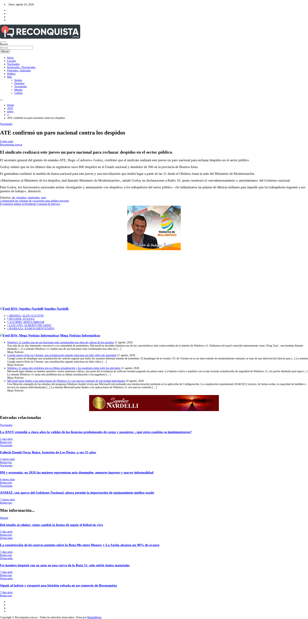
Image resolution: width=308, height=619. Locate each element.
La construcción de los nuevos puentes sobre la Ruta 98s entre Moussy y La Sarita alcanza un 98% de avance (79, 545)
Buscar (4, 44)
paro (43, 197)
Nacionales (13, 64)
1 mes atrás (6, 438)
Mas (9, 76)
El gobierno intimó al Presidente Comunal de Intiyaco (30, 203)
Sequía (18, 80)
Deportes (19, 83)
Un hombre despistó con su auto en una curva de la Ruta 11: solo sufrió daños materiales (65, 565)
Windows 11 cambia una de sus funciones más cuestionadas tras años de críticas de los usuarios (60, 342)
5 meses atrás (7, 459)
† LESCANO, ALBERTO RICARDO (29, 325)
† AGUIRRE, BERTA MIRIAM (25, 322)
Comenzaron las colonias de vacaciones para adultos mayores (34, 200)
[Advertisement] (154, 279)
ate (13, 197)
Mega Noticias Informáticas (80, 335)
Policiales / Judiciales (19, 70)
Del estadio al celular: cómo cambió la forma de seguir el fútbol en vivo (51, 525)
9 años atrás (6, 141)
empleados (34, 197)
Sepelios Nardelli (56, 309)
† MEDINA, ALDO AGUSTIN (25, 315)
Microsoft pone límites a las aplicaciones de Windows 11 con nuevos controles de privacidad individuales (66, 380)
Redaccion (6, 442)
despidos (21, 197)
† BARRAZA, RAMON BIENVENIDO (30, 328)
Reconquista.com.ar (11, 144)
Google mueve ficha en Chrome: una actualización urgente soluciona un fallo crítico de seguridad (61, 355)
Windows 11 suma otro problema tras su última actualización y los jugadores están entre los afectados (63, 368)
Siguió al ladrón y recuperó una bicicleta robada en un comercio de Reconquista (58, 585)
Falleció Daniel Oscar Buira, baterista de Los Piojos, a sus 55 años (48, 452)
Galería (18, 92)
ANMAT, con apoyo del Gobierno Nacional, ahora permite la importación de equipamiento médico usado (77, 492)
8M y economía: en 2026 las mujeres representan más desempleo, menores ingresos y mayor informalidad (76, 472)
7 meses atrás (7, 499)
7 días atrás (6, 551)
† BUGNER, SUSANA (21, 318)
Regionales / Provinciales (21, 67)
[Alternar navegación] (1, 41)
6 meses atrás (7, 479)
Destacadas (6, 538)
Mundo (18, 89)
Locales (11, 60)
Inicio (10, 57)
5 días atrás (6, 531)
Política (11, 73)
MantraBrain (94, 617)
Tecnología (20, 86)
